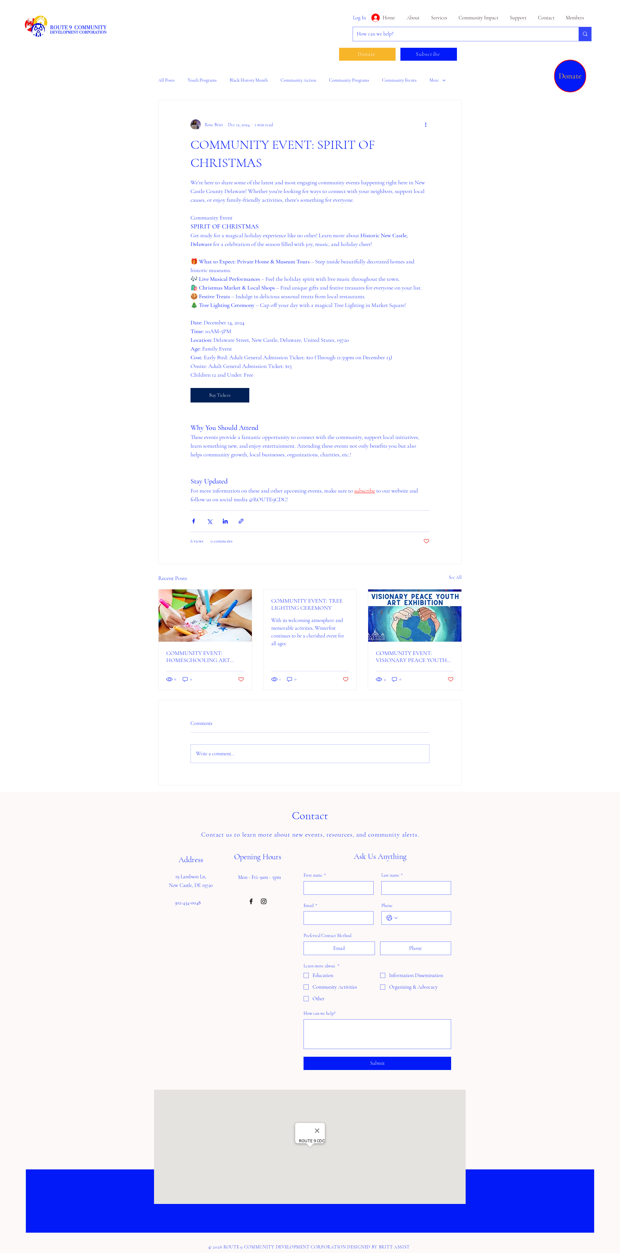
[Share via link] (241, 521)
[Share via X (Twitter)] (209, 521)
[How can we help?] (585, 34)
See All (455, 577)
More (434, 80)
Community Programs (349, 80)
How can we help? (320, 1013)
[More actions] (425, 124)
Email (310, 905)
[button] (477, 18)
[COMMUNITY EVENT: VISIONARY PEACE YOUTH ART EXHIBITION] (414, 615)
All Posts (166, 80)
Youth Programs (202, 80)
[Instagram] (263, 901)
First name (315, 875)
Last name (392, 875)
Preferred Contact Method (327, 935)
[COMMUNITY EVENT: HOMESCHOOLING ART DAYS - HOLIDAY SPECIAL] (205, 615)
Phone (387, 905)
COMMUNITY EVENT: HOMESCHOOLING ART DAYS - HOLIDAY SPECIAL (200, 656)
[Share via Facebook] (194, 521)
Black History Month (249, 80)
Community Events (399, 80)
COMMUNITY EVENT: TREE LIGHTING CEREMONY (307, 604)
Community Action (298, 80)
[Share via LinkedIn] (225, 521)
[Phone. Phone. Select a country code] (392, 918)
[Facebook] (251, 901)
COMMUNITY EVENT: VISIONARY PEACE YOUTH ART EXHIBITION (411, 656)
